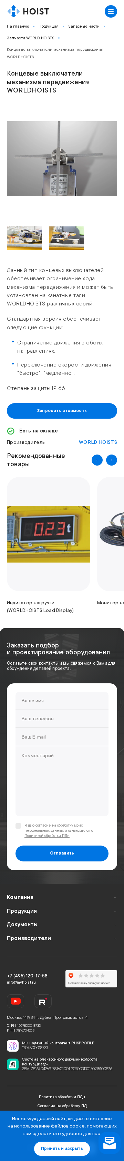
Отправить (62, 853)
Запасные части (84, 26)
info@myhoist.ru (21, 982)
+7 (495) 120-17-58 (27, 975)
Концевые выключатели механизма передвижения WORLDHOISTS (55, 53)
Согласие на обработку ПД (62, 1106)
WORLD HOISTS (98, 442)
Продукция (49, 26)
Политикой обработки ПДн (47, 836)
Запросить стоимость (62, 410)
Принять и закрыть (62, 1148)
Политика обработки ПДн (62, 1097)
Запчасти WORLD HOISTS (30, 38)
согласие (43, 825)
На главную (18, 26)
